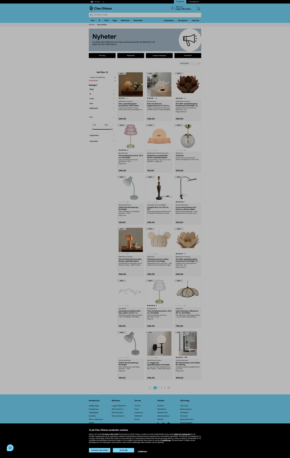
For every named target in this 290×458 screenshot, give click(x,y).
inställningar (166, 440)
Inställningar (142, 451)
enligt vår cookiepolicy (182, 434)
